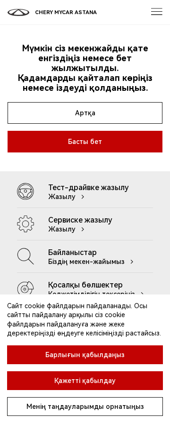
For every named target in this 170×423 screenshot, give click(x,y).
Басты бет (85, 141)
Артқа (85, 113)
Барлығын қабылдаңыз (85, 355)
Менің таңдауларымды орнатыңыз (85, 406)
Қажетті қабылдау (85, 380)
